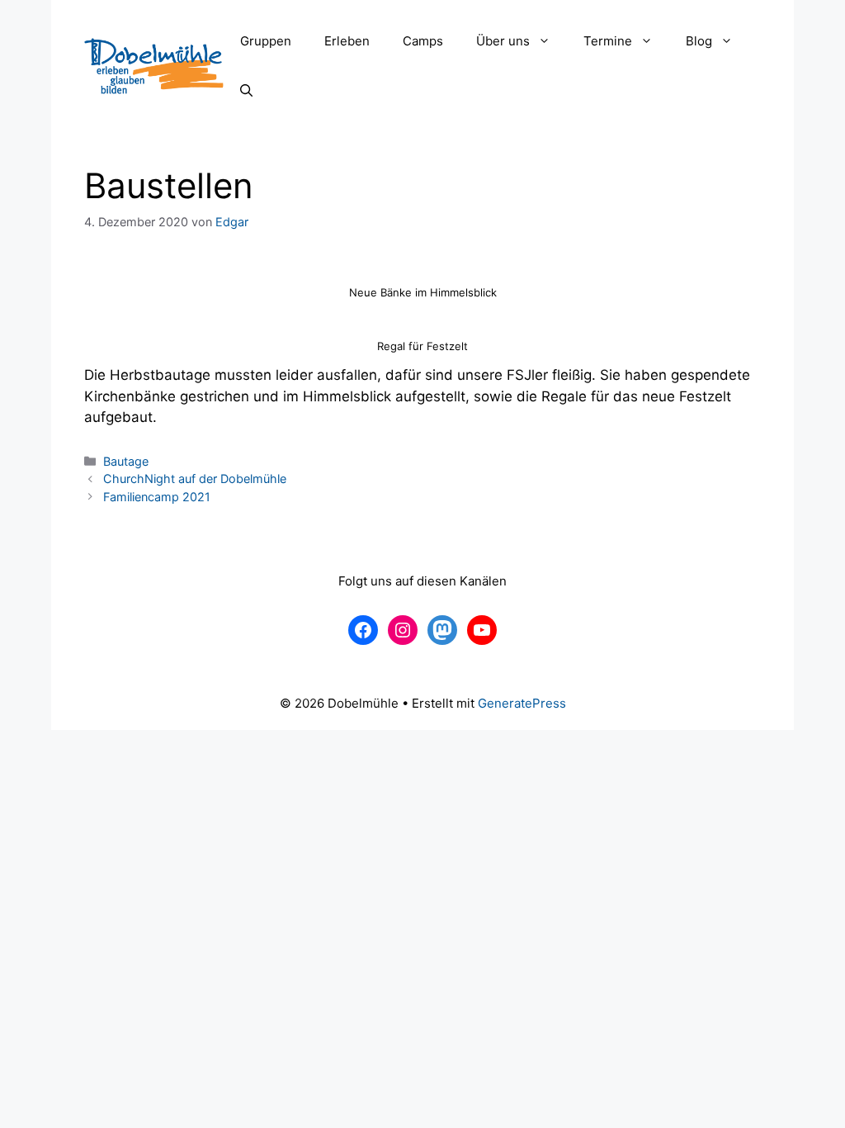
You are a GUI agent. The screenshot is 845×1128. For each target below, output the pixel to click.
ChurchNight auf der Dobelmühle (194, 479)
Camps (423, 41)
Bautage (126, 461)
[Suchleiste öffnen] (246, 91)
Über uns (503, 41)
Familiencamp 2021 (156, 497)
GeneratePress (522, 703)
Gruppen (265, 41)
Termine (607, 41)
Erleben (347, 41)
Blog (699, 41)
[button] (548, 41)
